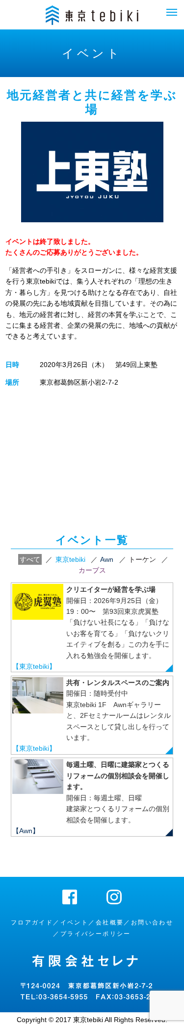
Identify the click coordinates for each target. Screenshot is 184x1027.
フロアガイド (32, 922)
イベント (74, 922)
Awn (106, 559)
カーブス (92, 570)
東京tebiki (70, 559)
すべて (30, 559)
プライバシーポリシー (95, 933)
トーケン (142, 559)
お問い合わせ (152, 922)
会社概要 (110, 922)
